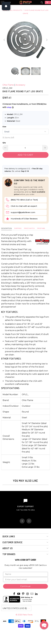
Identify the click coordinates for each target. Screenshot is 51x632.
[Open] (6, 6)
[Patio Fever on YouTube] (19, 594)
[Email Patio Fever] (32, 594)
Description (6, 228)
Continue (25, 586)
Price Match (29, 228)
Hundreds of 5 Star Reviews (24, 218)
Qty (4, 143)
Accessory (20, 85)
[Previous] (4, 40)
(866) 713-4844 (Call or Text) (24, 200)
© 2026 (19, 615)
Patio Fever (27, 615)
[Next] (47, 40)
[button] (44, 625)
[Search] (41, 2)
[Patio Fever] (25, 2)
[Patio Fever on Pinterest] (23, 594)
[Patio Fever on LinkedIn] (36, 594)
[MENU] (1, 2)
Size (4, 127)
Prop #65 (41, 228)
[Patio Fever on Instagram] (27, 594)
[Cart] (48, 2)
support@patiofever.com (23, 212)
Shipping (18, 228)
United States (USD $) (15, 608)
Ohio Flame (8, 85)
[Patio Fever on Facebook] (14, 594)
